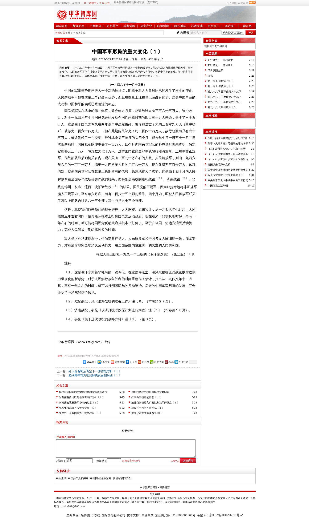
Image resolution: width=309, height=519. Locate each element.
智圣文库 (80, 32)
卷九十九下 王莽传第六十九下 (224, 91)
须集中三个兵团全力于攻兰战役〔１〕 (80, 413)
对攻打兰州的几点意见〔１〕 (147, 407)
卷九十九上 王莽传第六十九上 (224, 102)
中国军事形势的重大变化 (79, 355)
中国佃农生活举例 (218, 185)
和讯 (171, 362)
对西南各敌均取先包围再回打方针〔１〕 (81, 397)
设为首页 (243, 2)
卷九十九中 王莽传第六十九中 (224, 96)
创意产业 (146, 26)
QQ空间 (105, 362)
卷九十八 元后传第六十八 (222, 107)
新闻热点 (79, 26)
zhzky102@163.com (73, 506)
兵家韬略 (129, 26)
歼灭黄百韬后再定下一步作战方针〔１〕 (95, 371)
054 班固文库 (215, 70)
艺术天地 (197, 26)
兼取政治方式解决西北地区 (146, 413)
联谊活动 (163, 26)
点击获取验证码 (131, 460)
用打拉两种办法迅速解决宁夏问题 (150, 392)
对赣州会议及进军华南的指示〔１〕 (79, 402)
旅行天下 (213, 26)
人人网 (133, 362)
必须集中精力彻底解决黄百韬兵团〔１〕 (95, 375)
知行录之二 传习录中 (220, 60)
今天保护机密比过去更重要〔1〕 (226, 175)
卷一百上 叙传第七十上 (221, 86)
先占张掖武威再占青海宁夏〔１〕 (78, 407)
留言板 (247, 26)
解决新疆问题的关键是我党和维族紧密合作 (83, 392)
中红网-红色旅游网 (100, 478)
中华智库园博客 (148, 487)
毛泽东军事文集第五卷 (106, 355)
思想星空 (112, 26)
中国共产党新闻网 (78, 478)
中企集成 (61, 478)
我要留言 (165, 487)
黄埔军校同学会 (122, 478)
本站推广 (230, 26)
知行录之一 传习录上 (220, 65)
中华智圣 (96, 26)
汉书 (210, 75)
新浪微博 (120, 362)
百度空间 (159, 362)
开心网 (145, 362)
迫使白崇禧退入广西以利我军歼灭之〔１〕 (155, 402)
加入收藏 (232, 2)
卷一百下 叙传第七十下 (221, 81)
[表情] (71, 436)
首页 (70, 32)
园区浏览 (180, 26)
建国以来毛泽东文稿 (219, 164)
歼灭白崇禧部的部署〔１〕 (146, 397)
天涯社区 (183, 362)
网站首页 (62, 26)
